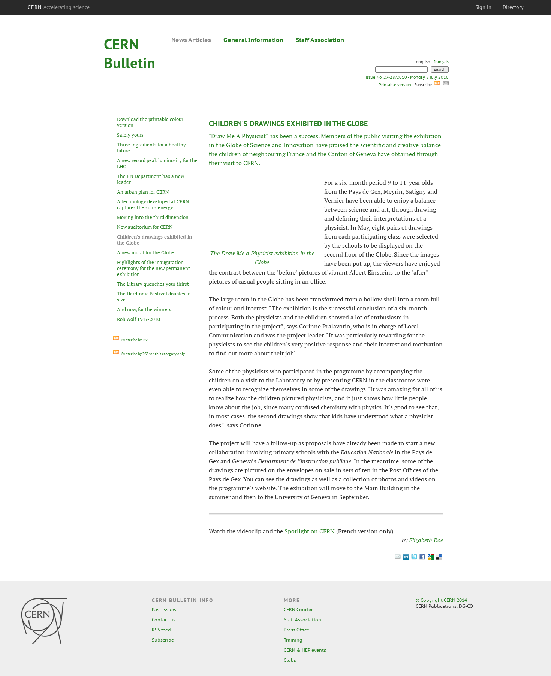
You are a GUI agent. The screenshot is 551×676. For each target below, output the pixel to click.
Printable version (394, 84)
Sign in (483, 7)
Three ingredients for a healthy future (151, 147)
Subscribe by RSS (134, 339)
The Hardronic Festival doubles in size (154, 296)
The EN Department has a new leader (150, 179)
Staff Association (320, 39)
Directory (513, 7)
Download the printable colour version (150, 122)
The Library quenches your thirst (153, 284)
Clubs (290, 660)
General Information (253, 39)
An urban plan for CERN (143, 191)
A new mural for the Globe (145, 252)
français (441, 61)
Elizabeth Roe (426, 540)
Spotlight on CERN (309, 531)
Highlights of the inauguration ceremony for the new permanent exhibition (153, 268)
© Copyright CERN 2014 (441, 600)
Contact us (163, 619)
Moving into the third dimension (153, 217)
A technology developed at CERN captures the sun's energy (153, 204)
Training (293, 640)
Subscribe (163, 640)
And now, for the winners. (145, 309)
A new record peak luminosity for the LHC (157, 163)
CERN (59, 7)
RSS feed (161, 630)
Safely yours (130, 134)
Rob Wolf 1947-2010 (138, 319)
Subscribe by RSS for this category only (153, 353)
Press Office (296, 630)
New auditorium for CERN (145, 227)
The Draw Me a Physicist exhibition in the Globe (262, 257)
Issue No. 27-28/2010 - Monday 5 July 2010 (407, 77)
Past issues (164, 609)
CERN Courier (298, 609)
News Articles (191, 39)
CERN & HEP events (305, 650)
